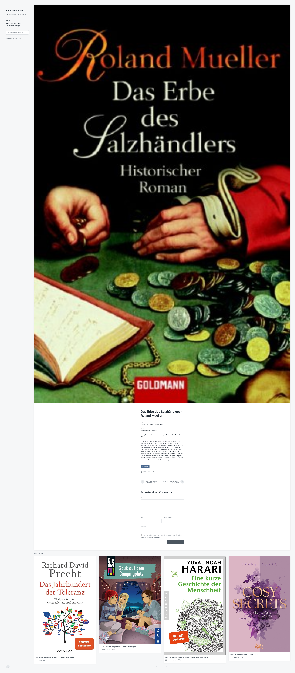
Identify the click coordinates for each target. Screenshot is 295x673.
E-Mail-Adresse (168, 517)
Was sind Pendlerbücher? (14, 23)
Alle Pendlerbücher (12, 21)
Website (143, 526)
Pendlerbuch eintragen (13, 25)
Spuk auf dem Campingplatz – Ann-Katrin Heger (118, 647)
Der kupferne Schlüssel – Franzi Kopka (244, 655)
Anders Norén (165, 667)
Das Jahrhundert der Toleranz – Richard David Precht (55, 658)
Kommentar (145, 498)
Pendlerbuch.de (14, 10)
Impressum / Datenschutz (14, 38)
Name (143, 517)
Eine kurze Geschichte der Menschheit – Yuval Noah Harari (186, 657)
